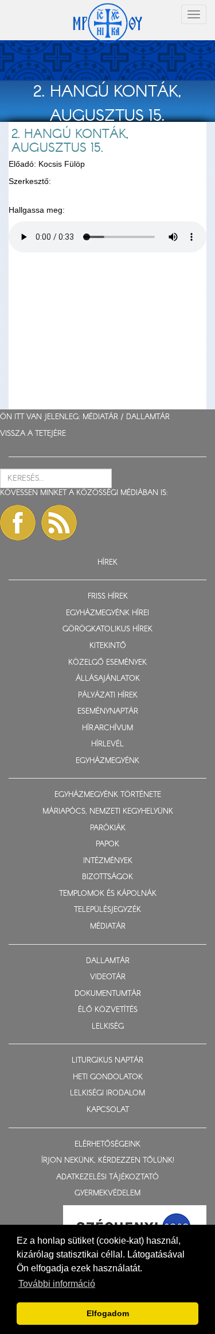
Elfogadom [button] (108, 1313)
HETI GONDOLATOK (108, 1077)
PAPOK (107, 844)
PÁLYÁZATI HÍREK (108, 695)
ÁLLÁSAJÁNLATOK (108, 678)
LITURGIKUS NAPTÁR (107, 1060)
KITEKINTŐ (107, 646)
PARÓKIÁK (108, 828)
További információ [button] (56, 1284)
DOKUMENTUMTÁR (108, 993)
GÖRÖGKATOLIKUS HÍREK (107, 629)
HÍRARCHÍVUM (107, 728)
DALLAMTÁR (148, 417)
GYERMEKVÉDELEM (107, 1193)
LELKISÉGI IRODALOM (107, 1093)
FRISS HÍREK (108, 596)
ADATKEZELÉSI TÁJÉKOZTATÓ (107, 1177)
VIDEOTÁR (108, 977)
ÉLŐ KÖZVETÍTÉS (108, 1010)
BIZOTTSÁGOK (107, 877)
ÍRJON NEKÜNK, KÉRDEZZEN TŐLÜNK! (107, 1160)
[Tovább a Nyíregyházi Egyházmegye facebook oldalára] (18, 522)
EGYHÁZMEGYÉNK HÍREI (107, 613)
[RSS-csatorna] (59, 522)
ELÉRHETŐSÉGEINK (107, 1144)
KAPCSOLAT (108, 1110)
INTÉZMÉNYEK (107, 861)
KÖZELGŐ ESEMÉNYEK (107, 662)
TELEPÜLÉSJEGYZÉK (107, 909)
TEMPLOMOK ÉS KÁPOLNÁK (108, 893)
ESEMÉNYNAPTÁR (107, 711)
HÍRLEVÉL (107, 744)
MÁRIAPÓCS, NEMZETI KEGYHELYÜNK (107, 811)
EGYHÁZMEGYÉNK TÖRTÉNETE (107, 794)
